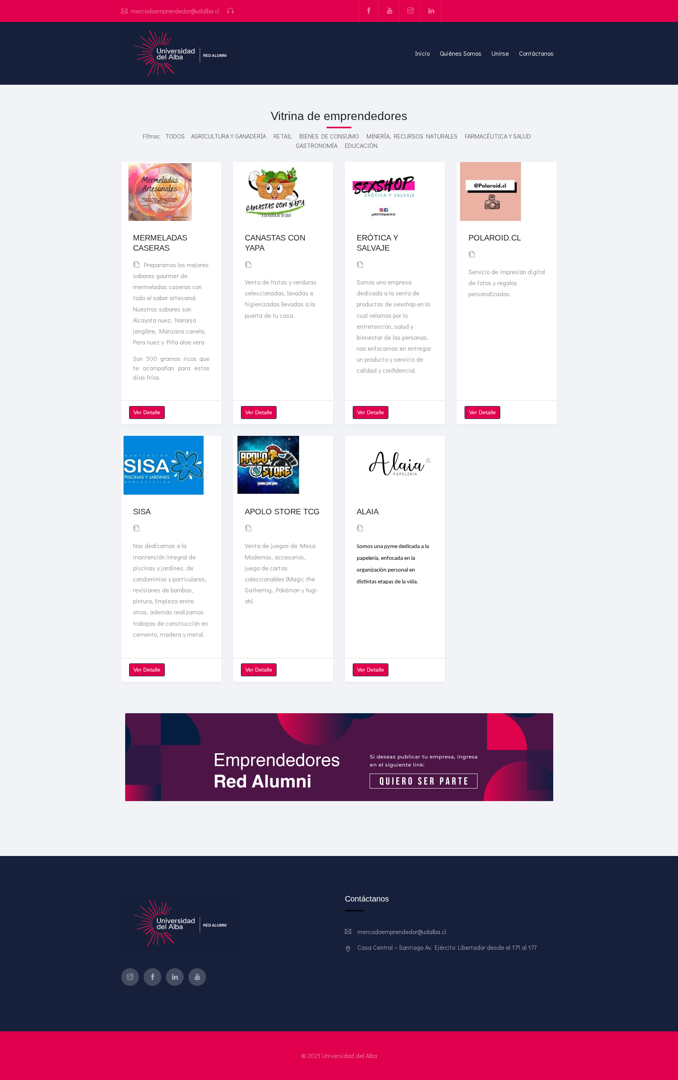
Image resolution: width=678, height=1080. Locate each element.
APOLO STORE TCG (282, 511)
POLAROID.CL (494, 237)
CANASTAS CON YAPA (275, 242)
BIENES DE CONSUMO (329, 136)
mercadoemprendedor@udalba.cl (175, 11)
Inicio (422, 53)
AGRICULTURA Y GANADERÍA (228, 136)
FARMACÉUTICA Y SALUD (498, 136)
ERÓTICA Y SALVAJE (377, 242)
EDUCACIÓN (361, 145)
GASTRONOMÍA (316, 145)
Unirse (500, 53)
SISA (142, 511)
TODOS (175, 136)
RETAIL (282, 136)
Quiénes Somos (460, 53)
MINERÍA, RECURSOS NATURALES (411, 136)
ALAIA (368, 511)
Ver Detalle (146, 412)
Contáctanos (536, 53)
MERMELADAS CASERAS (160, 242)
